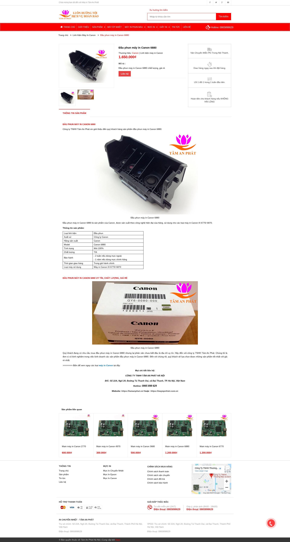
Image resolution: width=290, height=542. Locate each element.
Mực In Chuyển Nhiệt (113, 470)
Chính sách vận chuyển (158, 475)
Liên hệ (125, 74)
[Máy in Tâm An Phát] (78, 12)
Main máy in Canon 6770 (212, 446)
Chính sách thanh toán (158, 471)
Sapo (117, 540)
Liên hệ (62, 482)
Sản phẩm (64, 474)
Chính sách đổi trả (156, 479)
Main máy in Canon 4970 (108, 446)
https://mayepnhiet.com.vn (164, 391)
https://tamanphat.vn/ (132, 391)
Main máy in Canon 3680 (143, 446)
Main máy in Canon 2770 (74, 446)
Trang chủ (64, 470)
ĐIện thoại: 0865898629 (167, 509)
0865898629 (226, 27)
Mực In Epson (109, 474)
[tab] (74, 113)
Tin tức (62, 478)
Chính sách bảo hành (157, 483)
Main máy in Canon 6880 (177, 446)
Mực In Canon (110, 478)
